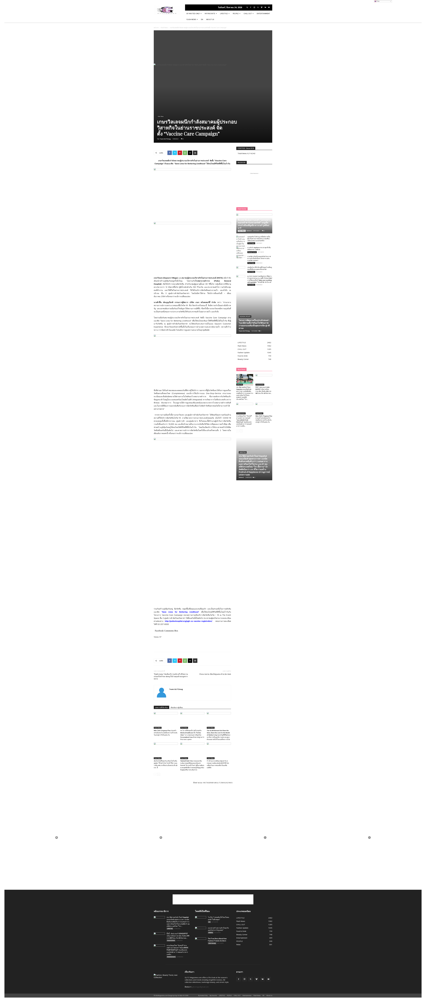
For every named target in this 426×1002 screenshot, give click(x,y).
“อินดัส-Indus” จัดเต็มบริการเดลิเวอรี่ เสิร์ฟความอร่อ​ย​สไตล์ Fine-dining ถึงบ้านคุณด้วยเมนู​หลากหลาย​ (171, 676)
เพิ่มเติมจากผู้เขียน (177, 707)
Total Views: (242, 153)
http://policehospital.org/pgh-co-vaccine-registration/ (188, 621)
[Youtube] (269, 7)
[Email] (190, 153)
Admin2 (249, 231)
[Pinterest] (180, 153)
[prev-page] (155, 774)
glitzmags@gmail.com (200, 987)
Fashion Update (245, 316)
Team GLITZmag (165, 139)
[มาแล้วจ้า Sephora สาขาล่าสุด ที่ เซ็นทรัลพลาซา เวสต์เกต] (240, 249)
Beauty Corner (252, 252)
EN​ (202, 19)
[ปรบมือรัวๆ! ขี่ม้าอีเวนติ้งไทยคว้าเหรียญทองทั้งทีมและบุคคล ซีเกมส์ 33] (240, 269)
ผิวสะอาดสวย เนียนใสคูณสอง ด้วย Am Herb (215, 674)
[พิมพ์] (195, 153)
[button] (247, 7)
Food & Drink (260, 384)
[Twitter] (258, 7)
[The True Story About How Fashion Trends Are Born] (200, 941)
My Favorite (210, 13)
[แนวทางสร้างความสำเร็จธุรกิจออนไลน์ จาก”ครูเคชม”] (200, 931)
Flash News (191, 19)
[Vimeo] (261, 7)
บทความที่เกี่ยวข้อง (161, 707)
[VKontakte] (265, 7)
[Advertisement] (213, 47)
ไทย (377, 1)
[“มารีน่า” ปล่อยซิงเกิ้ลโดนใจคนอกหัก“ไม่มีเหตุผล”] (200, 920)
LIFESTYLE (224, 13)
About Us (210, 19)
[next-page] (158, 774)
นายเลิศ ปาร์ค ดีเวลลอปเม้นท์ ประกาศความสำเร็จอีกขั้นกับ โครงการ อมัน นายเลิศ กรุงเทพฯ (259, 258)
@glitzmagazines (223, 782)
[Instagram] (254, 7)
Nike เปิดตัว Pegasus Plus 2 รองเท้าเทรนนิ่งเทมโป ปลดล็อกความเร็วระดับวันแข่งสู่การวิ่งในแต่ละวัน (165, 733)
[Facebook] (250, 7)
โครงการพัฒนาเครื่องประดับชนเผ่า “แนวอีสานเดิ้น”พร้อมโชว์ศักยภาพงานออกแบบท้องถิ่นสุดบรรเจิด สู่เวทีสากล (254, 324)
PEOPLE (236, 13)
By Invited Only (193, 13)
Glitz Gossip (212, 943)
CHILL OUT (248, 13)
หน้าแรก (156, 28)
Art (209, 922)
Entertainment (263, 13)
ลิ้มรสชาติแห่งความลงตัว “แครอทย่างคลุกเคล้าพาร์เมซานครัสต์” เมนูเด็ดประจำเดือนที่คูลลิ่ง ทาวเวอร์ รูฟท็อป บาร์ (254, 224)
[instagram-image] (56, 837)
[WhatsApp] (185, 153)
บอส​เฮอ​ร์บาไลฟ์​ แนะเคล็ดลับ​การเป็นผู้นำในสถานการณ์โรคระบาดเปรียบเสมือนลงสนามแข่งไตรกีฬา (258, 239)
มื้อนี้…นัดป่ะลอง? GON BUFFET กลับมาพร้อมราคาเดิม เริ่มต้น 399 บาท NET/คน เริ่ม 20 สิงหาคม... (178, 936)
